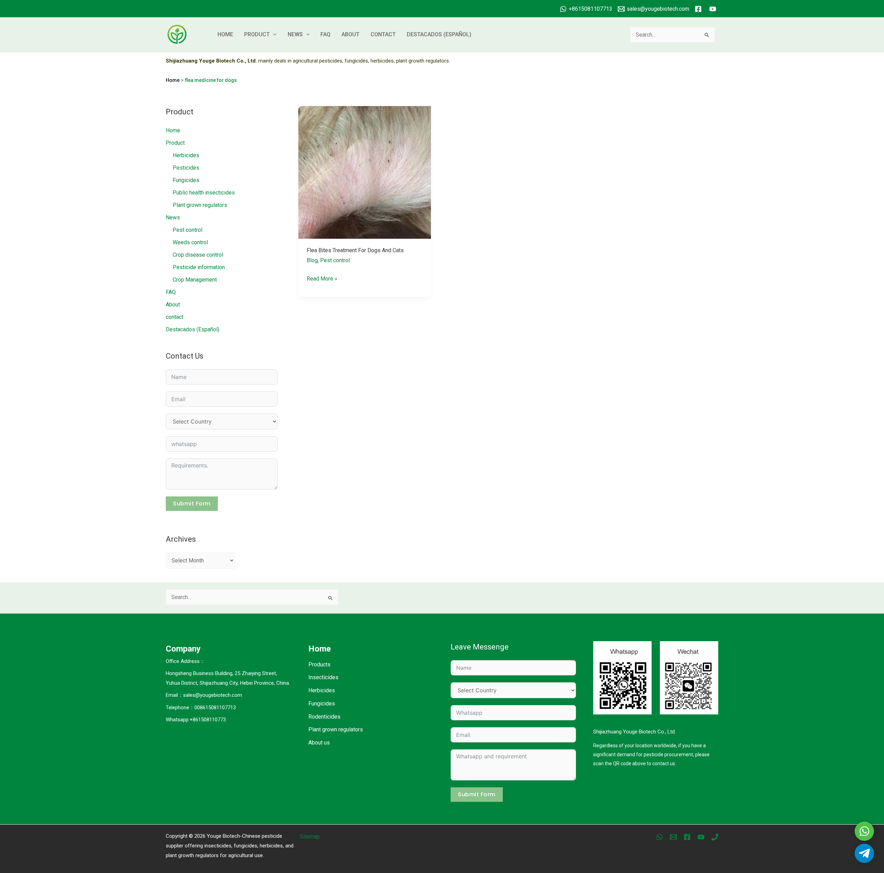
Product (257, 34)
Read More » (322, 279)
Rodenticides (324, 716)
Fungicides (186, 180)
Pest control (187, 230)
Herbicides (186, 155)
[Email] (673, 837)
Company (183, 649)
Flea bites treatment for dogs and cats (355, 250)
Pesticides (186, 167)
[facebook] (699, 9)
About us (319, 742)
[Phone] (714, 837)
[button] (273, 34)
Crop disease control (198, 255)
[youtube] (713, 9)
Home (225, 34)
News (295, 34)
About (350, 34)
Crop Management (195, 279)
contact (383, 34)
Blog (312, 260)
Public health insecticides (204, 192)
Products (319, 664)
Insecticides (323, 677)
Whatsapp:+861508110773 (196, 720)
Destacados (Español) (439, 34)
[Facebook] (687, 837)
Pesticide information (199, 267)
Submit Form (192, 503)
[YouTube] (701, 837)
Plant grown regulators (200, 205)
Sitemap (310, 836)
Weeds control (190, 242)
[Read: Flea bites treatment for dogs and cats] (364, 172)
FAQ (325, 34)
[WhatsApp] (659, 837)
